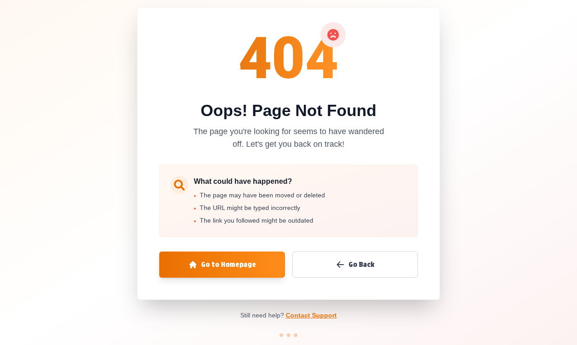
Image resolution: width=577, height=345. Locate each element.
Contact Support (311, 315)
